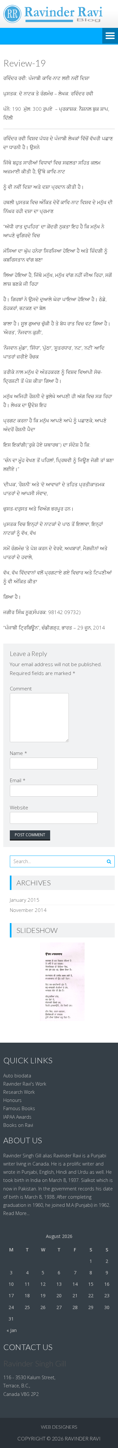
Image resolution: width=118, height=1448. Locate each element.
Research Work (19, 1092)
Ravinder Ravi (83, 1438)
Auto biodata (17, 1075)
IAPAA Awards (17, 1117)
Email (18, 780)
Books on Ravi (18, 1125)
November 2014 (28, 910)
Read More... (16, 1213)
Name (18, 753)
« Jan (12, 1330)
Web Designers (59, 1427)
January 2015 (24, 900)
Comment (21, 688)
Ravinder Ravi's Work (24, 1084)
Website (19, 807)
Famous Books (19, 1108)
